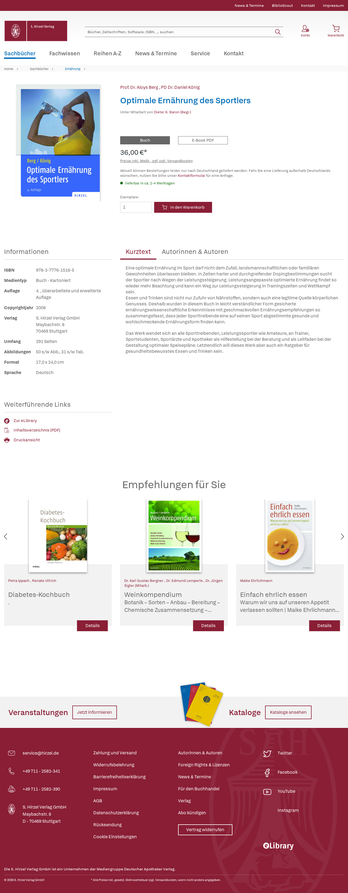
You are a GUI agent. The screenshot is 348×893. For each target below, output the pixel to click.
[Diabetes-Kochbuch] (58, 535)
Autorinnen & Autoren (195, 251)
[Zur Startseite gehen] (35, 31)
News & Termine (249, 5)
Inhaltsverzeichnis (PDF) (37, 430)
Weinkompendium (172, 602)
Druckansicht (27, 440)
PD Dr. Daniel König (180, 87)
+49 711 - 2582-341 (41, 771)
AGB (97, 801)
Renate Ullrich (44, 580)
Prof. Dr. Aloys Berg (139, 87)
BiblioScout (282, 5)
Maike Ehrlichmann (256, 580)
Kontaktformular (191, 175)
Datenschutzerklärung (116, 813)
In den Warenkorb (187, 207)
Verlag (184, 801)
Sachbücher (39, 69)
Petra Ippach (19, 580)
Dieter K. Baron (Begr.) (172, 112)
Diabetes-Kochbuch (39, 598)
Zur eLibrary (25, 420)
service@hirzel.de (41, 753)
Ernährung (72, 69)
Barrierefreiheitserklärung (119, 777)
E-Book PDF (203, 140)
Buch (145, 140)
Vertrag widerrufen (205, 830)
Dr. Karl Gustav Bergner (144, 580)
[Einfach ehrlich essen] (290, 535)
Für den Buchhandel (198, 789)
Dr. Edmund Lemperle (185, 580)
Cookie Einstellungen (115, 837)
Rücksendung (107, 825)
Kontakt (308, 5)
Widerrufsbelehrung (113, 765)
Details (92, 625)
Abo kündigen (192, 813)
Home (8, 69)
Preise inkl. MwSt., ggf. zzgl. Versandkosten (156, 161)
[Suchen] (277, 32)
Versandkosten (166, 880)
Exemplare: (129, 197)
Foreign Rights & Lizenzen (204, 765)
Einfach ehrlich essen (287, 602)
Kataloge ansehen (288, 712)
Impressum (333, 5)
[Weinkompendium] (174, 535)
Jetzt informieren (94, 712)
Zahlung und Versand (115, 753)
